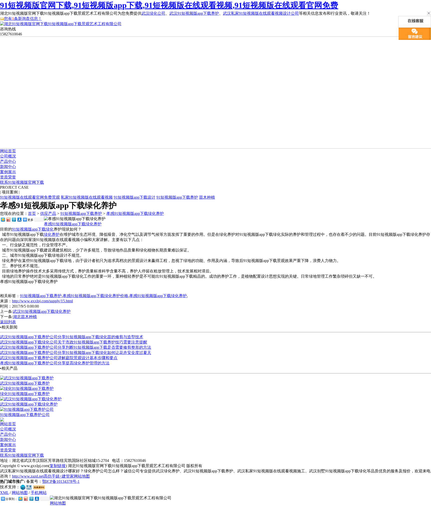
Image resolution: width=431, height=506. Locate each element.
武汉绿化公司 (153, 13)
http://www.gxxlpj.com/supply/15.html (42, 301)
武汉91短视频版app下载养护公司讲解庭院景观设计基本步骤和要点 (58, 358)
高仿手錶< (53, 476)
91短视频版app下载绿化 (33, 229)
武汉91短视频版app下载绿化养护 (42, 311)
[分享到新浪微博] (8, 219)
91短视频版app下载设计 (134, 197)
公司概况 (8, 156)
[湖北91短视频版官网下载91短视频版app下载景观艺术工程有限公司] (60, 24)
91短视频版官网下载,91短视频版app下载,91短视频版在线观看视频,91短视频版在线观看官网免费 (169, 5)
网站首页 (8, 151)
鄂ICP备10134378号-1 (61, 481)
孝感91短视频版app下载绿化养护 (135, 213)
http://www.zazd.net (28, 476)
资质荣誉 (8, 177)
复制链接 (58, 466)
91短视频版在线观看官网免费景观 (30, 197)
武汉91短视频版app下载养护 (194, 13)
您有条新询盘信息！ (23, 18)
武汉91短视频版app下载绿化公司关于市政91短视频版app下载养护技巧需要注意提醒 (73, 342)
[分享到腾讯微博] (13, 219)
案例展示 (8, 172)
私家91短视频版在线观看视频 (87, 197)
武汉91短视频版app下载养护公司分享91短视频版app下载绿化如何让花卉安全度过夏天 (75, 352)
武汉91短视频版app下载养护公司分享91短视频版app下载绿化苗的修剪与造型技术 (71, 337)
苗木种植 (207, 197)
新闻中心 (8, 167)
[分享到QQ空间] (2, 219)
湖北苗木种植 (25, 317)
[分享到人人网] (19, 219)
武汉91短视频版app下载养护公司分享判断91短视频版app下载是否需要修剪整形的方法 (75, 347)
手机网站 (39, 493)
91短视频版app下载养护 (177, 197)
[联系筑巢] (26, 487)
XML (4, 493)
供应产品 (48, 213)
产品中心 (8, 161)
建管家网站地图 (76, 476)
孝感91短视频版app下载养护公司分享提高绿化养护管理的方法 (54, 363)
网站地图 (20, 493)
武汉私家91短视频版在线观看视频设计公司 (261, 13)
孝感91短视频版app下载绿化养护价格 (95, 296)
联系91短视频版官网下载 (22, 182)
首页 (32, 213)
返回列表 (8, 322)
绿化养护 (52, 234)
